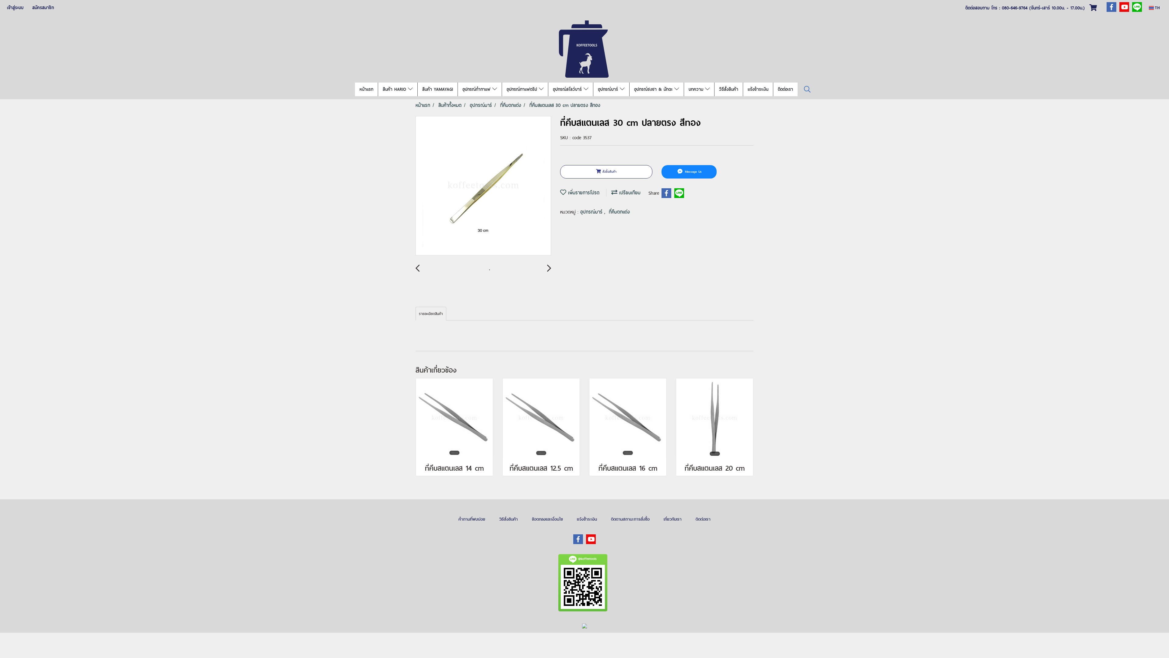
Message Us (692, 171)
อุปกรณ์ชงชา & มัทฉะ (654, 89)
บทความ (697, 89)
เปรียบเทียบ (629, 192)
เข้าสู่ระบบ (15, 7)
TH (1157, 7)
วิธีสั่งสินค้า (728, 89)
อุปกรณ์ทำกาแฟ (477, 89)
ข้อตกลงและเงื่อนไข (547, 519)
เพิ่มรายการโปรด (582, 192)
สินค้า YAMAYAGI (437, 89)
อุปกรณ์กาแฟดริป (523, 89)
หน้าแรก (366, 89)
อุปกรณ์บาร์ (609, 89)
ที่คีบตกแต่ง (619, 212)
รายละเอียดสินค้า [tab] (431, 314)
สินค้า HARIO (395, 89)
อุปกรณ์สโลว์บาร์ (568, 89)
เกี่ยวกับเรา (673, 519)
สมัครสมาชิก (43, 7)
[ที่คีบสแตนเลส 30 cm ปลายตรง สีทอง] (483, 186)
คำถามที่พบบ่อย (471, 519)
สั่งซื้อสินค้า (608, 171)
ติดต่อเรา (785, 89)
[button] (807, 89)
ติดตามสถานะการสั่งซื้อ (630, 519)
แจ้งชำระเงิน (758, 89)
